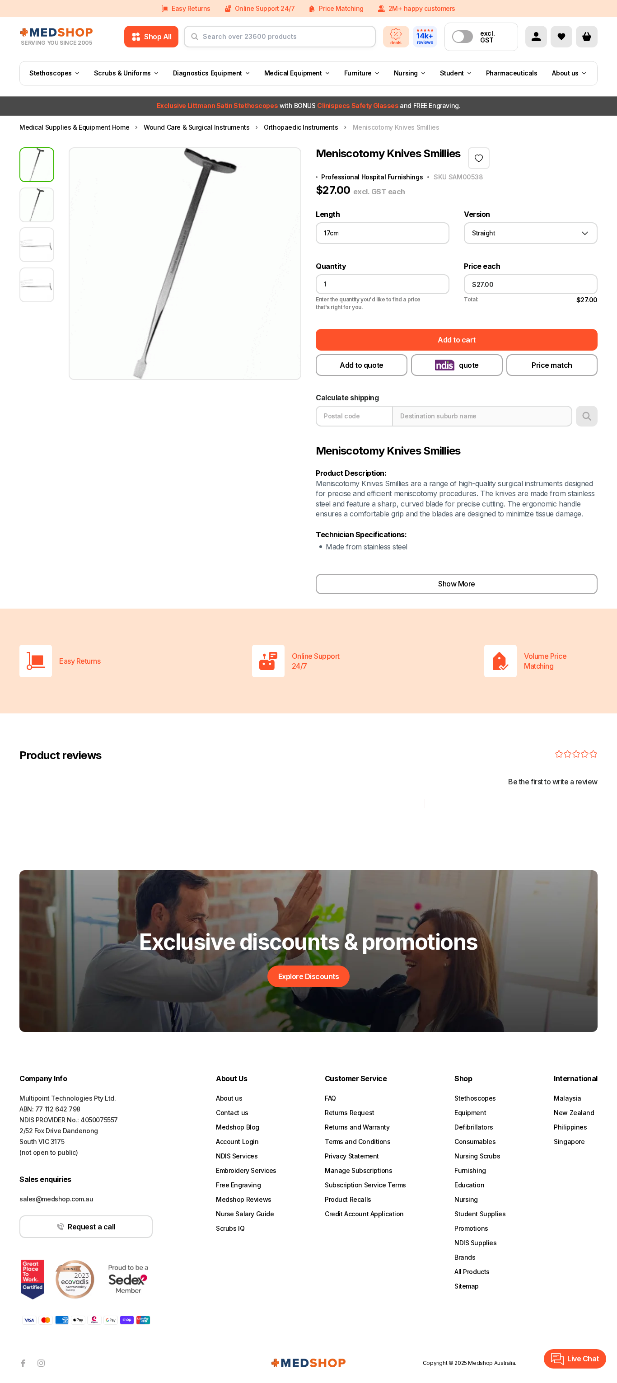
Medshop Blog (237, 1127)
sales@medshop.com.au (56, 1199)
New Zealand (574, 1112)
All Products (472, 1271)
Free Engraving (238, 1185)
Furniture (358, 73)
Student (452, 73)
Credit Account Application (364, 1214)
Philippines (570, 1127)
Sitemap (466, 1286)
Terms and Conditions (358, 1141)
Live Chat (583, 1358)
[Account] (536, 36)
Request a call (91, 1226)
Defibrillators (473, 1127)
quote (469, 365)
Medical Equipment (293, 73)
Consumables (474, 1141)
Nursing (406, 73)
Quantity (331, 266)
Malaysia (567, 1098)
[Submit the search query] (194, 40)
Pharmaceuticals (512, 73)
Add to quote (361, 365)
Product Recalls (348, 1199)
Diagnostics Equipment (207, 73)
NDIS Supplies (475, 1243)
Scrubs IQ (230, 1228)
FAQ (330, 1098)
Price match (552, 365)
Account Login (237, 1141)
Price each (482, 266)
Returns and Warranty (357, 1127)
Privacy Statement (352, 1156)
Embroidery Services (246, 1170)
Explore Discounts (308, 976)
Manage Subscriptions (359, 1170)
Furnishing (470, 1170)
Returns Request (349, 1112)
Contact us (232, 1112)
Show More (456, 583)
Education (469, 1185)
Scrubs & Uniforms (122, 73)
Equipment (470, 1112)
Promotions (471, 1228)
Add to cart (457, 339)
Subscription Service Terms (365, 1185)
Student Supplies (479, 1214)
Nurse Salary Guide (245, 1214)
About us (565, 73)
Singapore (569, 1141)
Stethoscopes (50, 73)
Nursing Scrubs (477, 1156)
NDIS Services (237, 1156)
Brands (464, 1257)
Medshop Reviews (243, 1199)
